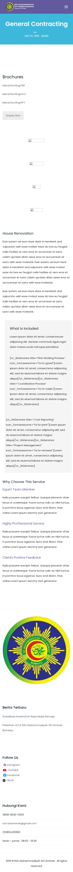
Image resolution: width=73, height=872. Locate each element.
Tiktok (10, 780)
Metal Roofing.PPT (14, 102)
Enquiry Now (13, 115)
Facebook (13, 775)
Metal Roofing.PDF (14, 85)
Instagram (13, 765)
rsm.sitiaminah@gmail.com (20, 823)
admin (44, 36)
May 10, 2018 (32, 36)
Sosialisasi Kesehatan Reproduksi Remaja (29, 716)
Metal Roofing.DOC (14, 94)
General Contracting (36, 24)
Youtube (13, 770)
